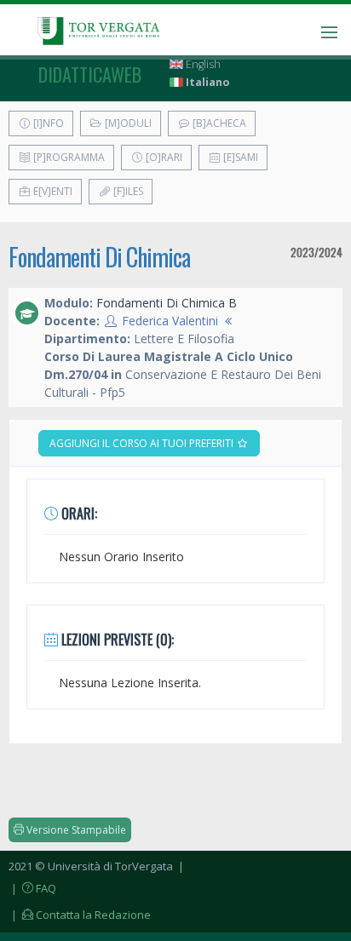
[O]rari (162, 157)
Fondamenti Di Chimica (99, 256)
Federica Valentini (170, 321)
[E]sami (239, 157)
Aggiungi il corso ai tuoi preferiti (142, 443)
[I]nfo (47, 123)
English (202, 64)
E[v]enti (51, 191)
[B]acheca (218, 123)
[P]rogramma (68, 157)
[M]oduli (127, 123)
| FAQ (32, 888)
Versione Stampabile (75, 830)
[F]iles (127, 191)
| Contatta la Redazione (80, 914)
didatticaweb (89, 74)
